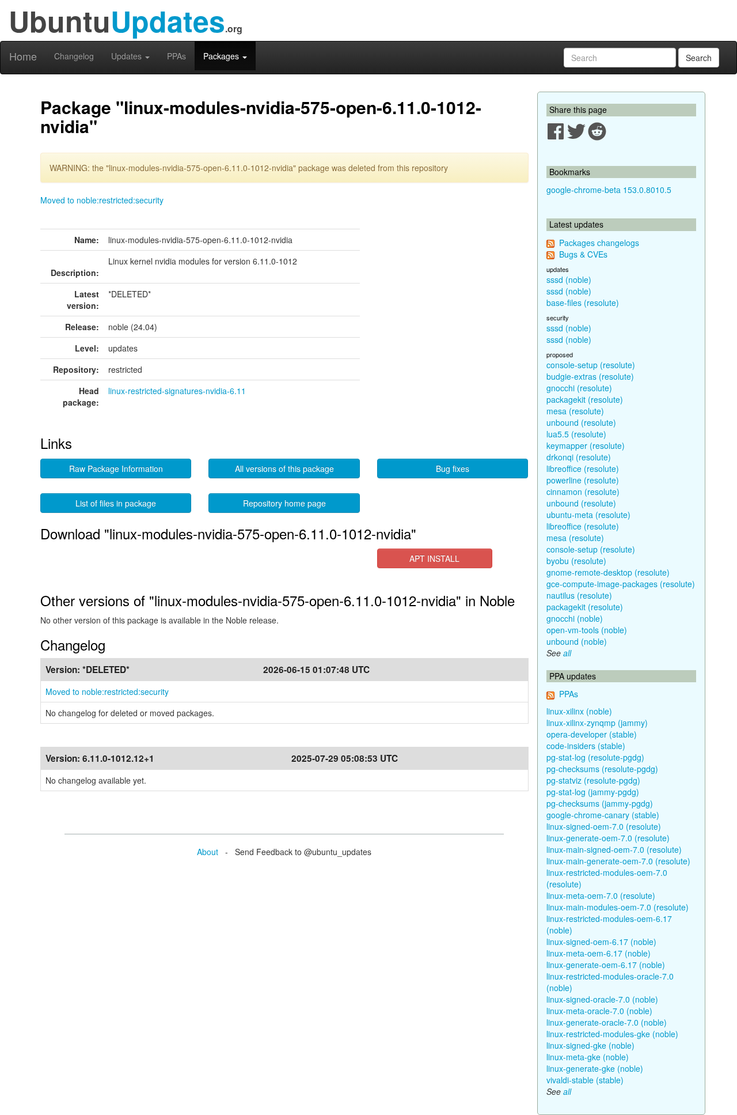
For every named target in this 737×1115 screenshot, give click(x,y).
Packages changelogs (599, 242)
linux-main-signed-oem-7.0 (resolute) (614, 849)
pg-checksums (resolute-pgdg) (602, 768)
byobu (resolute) (576, 560)
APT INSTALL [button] (434, 558)
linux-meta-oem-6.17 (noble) (598, 953)
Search (699, 57)
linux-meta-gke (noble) (587, 1057)
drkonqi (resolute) (578, 457)
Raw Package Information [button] (116, 468)
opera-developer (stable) (591, 734)
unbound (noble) (576, 641)
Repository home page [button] (284, 503)
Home (23, 55)
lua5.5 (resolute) (576, 434)
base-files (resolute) (582, 302)
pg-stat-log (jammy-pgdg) (592, 791)
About (207, 851)
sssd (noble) (568, 279)
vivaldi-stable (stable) (585, 1080)
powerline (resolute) (582, 480)
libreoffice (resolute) (582, 468)
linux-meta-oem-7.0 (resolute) (600, 895)
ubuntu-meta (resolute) (588, 514)
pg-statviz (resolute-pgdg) (593, 780)
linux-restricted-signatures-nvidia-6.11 (177, 390)
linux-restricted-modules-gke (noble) (612, 1034)
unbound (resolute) (581, 422)
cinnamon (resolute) (583, 491)
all (567, 653)
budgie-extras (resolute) (590, 376)
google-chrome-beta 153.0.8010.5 (608, 189)
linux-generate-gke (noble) (594, 1068)
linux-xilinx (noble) (579, 711)
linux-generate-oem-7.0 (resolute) (608, 838)
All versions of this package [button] (284, 468)
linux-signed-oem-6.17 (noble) (601, 941)
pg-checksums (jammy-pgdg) (599, 803)
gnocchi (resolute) (579, 388)
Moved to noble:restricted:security (102, 200)
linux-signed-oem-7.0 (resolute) (603, 826)
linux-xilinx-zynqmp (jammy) (597, 722)
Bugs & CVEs (583, 254)
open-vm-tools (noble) (586, 630)
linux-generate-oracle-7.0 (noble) (606, 1022)
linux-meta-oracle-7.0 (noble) (599, 1010)
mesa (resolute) (575, 411)
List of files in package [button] (115, 503)
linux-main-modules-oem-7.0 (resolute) (617, 907)
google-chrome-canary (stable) (602, 815)
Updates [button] (127, 56)
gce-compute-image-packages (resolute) (620, 583)
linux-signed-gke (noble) (590, 1045)
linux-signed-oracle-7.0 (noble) (602, 999)
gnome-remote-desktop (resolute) (608, 572)
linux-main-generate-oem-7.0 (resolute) (618, 861)
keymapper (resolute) (585, 445)
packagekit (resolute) (584, 399)
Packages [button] (222, 56)
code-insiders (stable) (585, 745)
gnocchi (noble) (574, 618)
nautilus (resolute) (579, 595)
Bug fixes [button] (452, 468)
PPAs (176, 56)
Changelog (74, 56)
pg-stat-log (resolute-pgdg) (595, 757)
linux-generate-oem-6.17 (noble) (605, 964)
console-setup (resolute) (590, 365)
